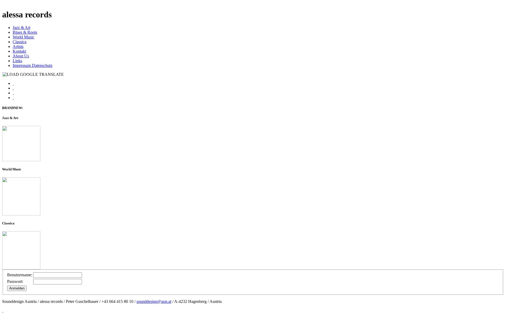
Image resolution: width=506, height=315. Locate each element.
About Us (21, 56)
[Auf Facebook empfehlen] (13, 83)
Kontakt (19, 51)
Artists (18, 46)
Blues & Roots (25, 32)
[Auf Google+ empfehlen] (13, 93)
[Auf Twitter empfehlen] (13, 88)
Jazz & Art (21, 27)
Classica (19, 42)
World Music (23, 37)
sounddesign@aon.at (154, 301)
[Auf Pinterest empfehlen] (13, 97)
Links (17, 60)
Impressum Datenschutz (32, 65)
